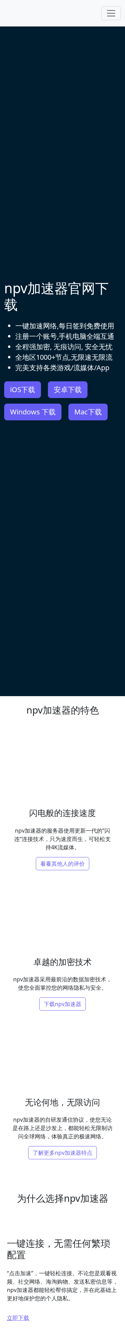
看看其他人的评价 (62, 863)
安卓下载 (68, 389)
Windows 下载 (33, 412)
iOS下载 (22, 389)
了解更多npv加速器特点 (62, 1153)
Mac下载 (88, 412)
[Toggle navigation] (111, 13)
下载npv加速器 (62, 1004)
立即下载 (18, 1318)
